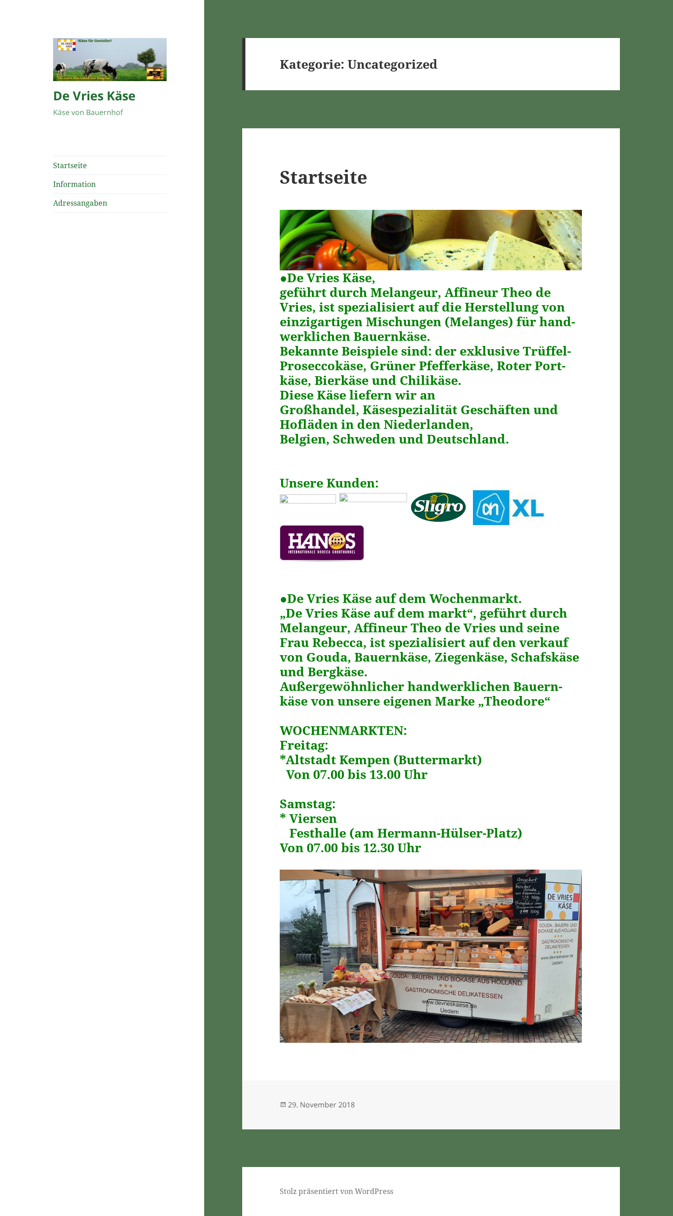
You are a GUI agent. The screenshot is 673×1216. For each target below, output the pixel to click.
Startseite (70, 165)
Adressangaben (80, 203)
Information (74, 184)
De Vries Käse (94, 95)
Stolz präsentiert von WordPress (336, 1191)
